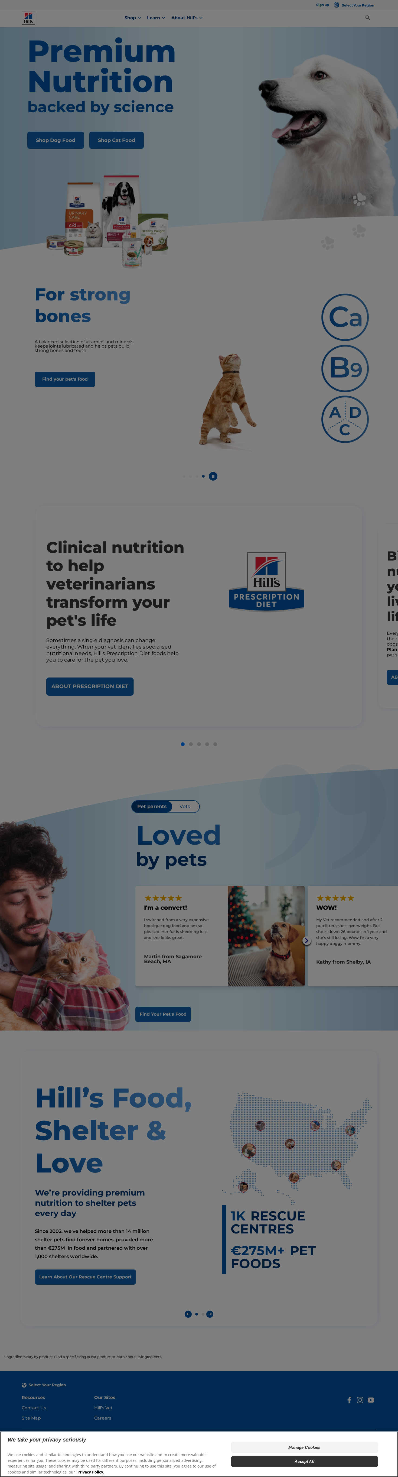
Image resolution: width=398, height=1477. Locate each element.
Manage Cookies (304, 1447)
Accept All (304, 1461)
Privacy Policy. (90, 1471)
